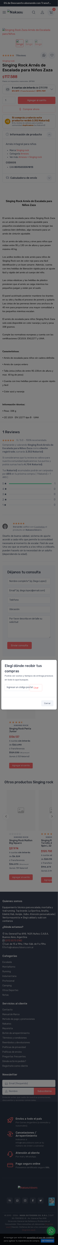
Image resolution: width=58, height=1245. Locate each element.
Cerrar (47, 703)
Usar (36, 687)
